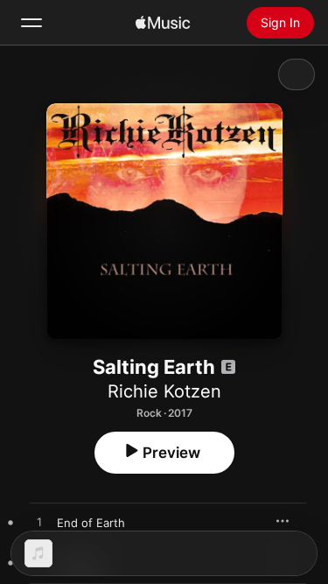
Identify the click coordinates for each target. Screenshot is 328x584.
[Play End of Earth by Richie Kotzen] (39, 523)
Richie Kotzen (164, 391)
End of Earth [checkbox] (91, 523)
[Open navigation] (31, 23)
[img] (163, 23)
